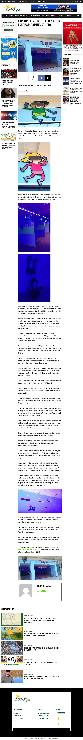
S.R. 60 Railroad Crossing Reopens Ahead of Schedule (40, 663)
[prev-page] (64, 109)
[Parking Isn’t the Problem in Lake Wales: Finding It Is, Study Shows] (12, 648)
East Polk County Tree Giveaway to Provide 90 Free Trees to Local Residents (9, 146)
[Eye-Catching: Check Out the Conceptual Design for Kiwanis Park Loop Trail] (12, 633)
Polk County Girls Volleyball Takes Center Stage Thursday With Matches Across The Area (75, 101)
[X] (75, 1)
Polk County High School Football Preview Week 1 (7, 82)
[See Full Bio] (47, 590)
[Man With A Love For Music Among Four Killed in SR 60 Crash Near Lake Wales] (12, 676)
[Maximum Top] (55, 8)
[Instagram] (73, 1)
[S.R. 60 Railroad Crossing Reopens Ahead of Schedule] (12, 662)
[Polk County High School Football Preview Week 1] (9, 73)
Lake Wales (28, 615)
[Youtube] (80, 1)
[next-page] (67, 109)
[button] (78, 16)
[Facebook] (70, 1)
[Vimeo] (78, 1)
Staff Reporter (10, 26)
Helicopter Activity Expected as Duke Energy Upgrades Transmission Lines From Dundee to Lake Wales (40, 620)
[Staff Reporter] (4, 25)
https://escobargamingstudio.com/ (29, 549)
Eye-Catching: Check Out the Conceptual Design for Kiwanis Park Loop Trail (41, 634)
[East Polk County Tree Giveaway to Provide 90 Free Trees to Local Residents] (9, 136)
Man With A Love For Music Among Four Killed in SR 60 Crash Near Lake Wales (41, 678)
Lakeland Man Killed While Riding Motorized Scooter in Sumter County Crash (8, 125)
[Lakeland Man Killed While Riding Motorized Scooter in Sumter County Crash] (9, 115)
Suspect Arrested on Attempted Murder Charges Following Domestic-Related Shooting (8, 103)
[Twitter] (58, 724)
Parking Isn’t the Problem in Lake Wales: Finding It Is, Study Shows (41, 649)
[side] (72, 36)
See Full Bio (41, 590)
